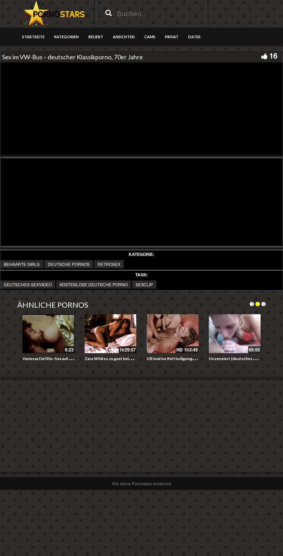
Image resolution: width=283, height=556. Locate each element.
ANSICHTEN (124, 36)
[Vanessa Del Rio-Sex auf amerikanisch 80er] (48, 333)
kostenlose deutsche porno (94, 284)
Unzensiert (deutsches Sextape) (239, 358)
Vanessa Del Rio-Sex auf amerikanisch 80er (63, 358)
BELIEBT (95, 36)
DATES (194, 36)
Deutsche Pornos (69, 264)
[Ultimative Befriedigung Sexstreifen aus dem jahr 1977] (172, 333)
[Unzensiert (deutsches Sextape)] (235, 333)
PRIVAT (171, 36)
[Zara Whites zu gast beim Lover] (110, 333)
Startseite (33, 36)
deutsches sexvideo (28, 284)
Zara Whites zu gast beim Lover (114, 358)
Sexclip (144, 284)
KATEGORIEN (66, 36)
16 (273, 55)
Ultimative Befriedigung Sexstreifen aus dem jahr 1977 (198, 358)
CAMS (149, 36)
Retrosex (109, 264)
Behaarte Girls (22, 264)
